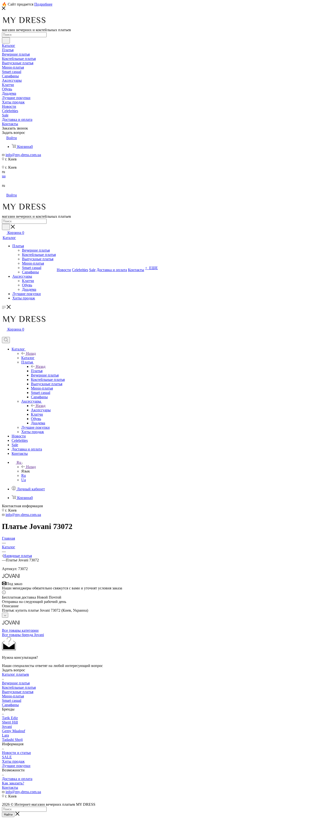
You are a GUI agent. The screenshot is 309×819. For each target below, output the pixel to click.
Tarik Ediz (10, 718)
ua (4, 176)
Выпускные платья (17, 692)
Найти (8, 814)
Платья (36, 371)
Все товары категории (20, 630)
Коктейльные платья (19, 687)
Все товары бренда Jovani (23, 635)
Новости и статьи (16, 753)
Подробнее (43, 4)
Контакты (10, 787)
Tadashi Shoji (12, 740)
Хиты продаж (13, 761)
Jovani (7, 727)
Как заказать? (13, 783)
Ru (23, 475)
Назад (31, 353)
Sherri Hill (10, 722)
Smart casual (11, 700)
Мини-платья (13, 696)
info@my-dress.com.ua (23, 155)
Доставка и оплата (17, 779)
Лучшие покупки (16, 766)
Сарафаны (10, 705)
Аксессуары (41, 410)
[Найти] (6, 40)
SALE (7, 757)
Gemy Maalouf (13, 731)
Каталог (28, 358)
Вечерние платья (16, 683)
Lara (5, 735)
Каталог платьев (15, 674)
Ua (23, 480)
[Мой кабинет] (4, 335)
